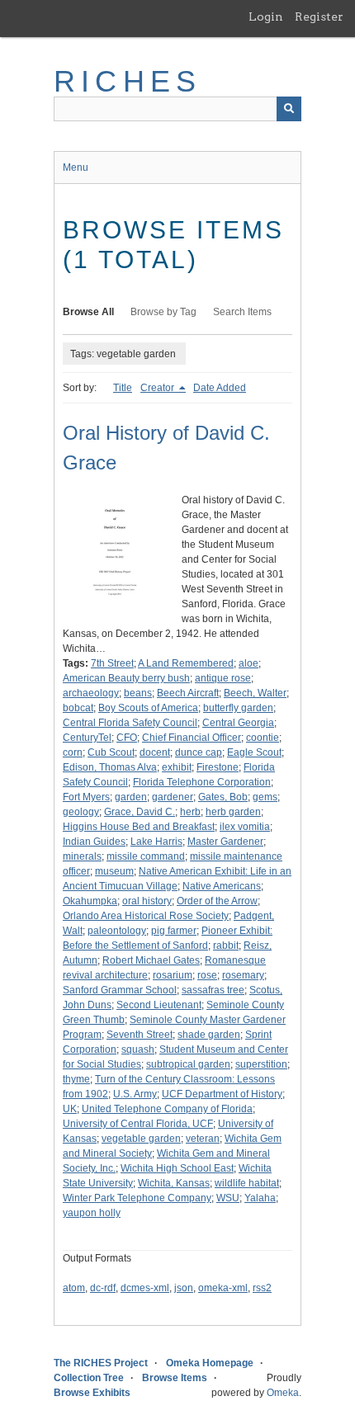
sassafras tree (213, 990)
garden (131, 797)
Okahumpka (90, 901)
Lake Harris (156, 841)
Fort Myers (86, 797)
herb (190, 812)
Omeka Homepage (209, 1363)
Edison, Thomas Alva (110, 767)
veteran (203, 1138)
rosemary (243, 975)
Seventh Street (139, 1034)
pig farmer (173, 930)
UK (70, 1109)
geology (81, 812)
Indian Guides (94, 841)
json (183, 1288)
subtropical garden (188, 1064)
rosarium (172, 975)
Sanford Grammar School (120, 990)
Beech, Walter (255, 693)
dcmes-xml (145, 1288)
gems (265, 797)
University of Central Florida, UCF (138, 1124)
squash (137, 1049)
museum (114, 871)
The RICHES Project (101, 1363)
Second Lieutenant (158, 1005)
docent (155, 752)
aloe (248, 663)
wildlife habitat (247, 1183)
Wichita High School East (177, 1168)
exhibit (177, 767)
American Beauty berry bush (126, 678)
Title (122, 388)
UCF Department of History (222, 1094)
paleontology (117, 930)
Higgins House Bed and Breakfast (139, 826)
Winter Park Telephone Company (137, 1198)
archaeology (91, 693)
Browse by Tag (163, 312)
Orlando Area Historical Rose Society (146, 916)
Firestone (217, 767)
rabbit (226, 945)
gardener (172, 797)
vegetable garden (141, 1138)
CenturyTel (87, 737)
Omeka (283, 1392)
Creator (158, 388)
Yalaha (260, 1198)
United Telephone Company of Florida (167, 1109)
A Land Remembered (186, 663)
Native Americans (221, 886)
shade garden (209, 1034)
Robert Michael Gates (151, 960)
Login (265, 16)
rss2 (262, 1288)
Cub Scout (111, 752)
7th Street (112, 663)
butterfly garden (238, 708)
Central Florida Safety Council (130, 723)
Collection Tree (89, 1378)
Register (319, 16)
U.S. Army (135, 1094)
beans (138, 693)
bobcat (78, 708)
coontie (262, 737)
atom (74, 1288)
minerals (82, 856)
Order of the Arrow (217, 901)
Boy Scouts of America (148, 708)
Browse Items (174, 1378)
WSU (227, 1198)
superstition (261, 1064)
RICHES (127, 81)
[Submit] (289, 109)
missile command (145, 856)
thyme (76, 1079)
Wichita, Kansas (174, 1183)
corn (73, 752)
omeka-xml (223, 1288)
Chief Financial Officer (191, 737)
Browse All (88, 312)
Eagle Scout (254, 752)
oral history (147, 901)
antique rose (223, 678)
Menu (75, 167)
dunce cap (198, 752)
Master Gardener (225, 841)
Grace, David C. (139, 812)
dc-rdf (103, 1288)
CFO (126, 737)
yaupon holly (92, 1213)
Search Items (242, 312)
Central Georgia (238, 723)
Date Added (219, 388)
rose (207, 975)
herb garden (233, 812)
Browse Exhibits (92, 1392)
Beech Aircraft (188, 693)
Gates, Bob (223, 797)
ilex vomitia (245, 826)
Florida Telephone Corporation (202, 782)
